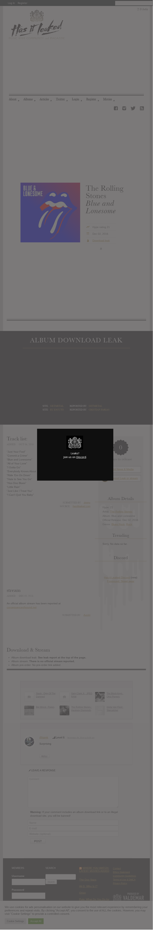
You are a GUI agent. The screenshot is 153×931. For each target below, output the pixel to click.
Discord (81, 457)
